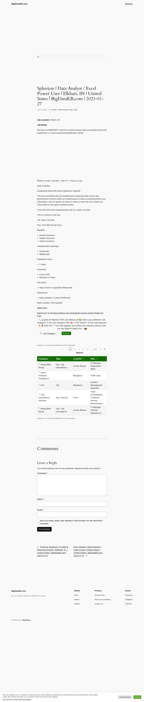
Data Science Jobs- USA (68, 110)
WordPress (26, 620)
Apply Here (42, 308)
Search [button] (67, 333)
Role (93, 359)
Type (58, 359)
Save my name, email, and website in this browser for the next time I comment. (71, 522)
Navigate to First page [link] (62, 349)
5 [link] (87, 349)
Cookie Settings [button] (124, 697)
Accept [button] (137, 697)
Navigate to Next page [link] (100, 349)
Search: (91, 352)
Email (40, 510)
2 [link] (74, 349)
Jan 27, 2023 (42, 110)
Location (77, 359)
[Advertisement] (72, 25)
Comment (42, 473)
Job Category (49, 333)
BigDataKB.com (19, 3)
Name (40, 499)
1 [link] (70, 349)
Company (43, 359)
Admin (54, 110)
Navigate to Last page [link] (104, 349)
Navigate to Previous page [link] (66, 349)
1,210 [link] (95, 349)
